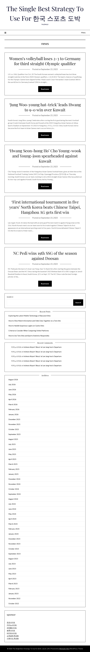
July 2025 (12, 444)
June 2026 (12, 389)
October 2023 (13, 549)
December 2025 (14, 419)
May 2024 (12, 514)
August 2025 (13, 439)
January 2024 (13, 534)
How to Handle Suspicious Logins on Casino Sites (26, 326)
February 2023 (13, 589)
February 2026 (13, 409)
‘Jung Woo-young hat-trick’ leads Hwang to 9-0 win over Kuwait (45, 107)
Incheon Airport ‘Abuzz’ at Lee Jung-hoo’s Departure (42, 347)
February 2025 (13, 469)
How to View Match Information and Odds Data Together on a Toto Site (34, 321)
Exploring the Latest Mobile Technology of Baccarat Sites (29, 316)
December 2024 (14, 479)
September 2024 (14, 494)
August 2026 (13, 380)
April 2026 (12, 399)
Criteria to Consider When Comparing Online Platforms (28, 331)
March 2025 (12, 464)
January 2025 (13, 474)
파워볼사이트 (12, 628)
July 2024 (12, 504)
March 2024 (12, 524)
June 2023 (12, 569)
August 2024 (13, 499)
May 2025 (12, 454)
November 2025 (14, 424)
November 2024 (14, 484)
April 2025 (12, 459)
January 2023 (13, 594)
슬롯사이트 (11, 630)
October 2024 (13, 489)
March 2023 (12, 584)
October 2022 (13, 604)
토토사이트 (11, 622)
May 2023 (12, 574)
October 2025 (13, 429)
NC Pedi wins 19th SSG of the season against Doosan (45, 255)
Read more (45, 89)
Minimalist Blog (64, 649)
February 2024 (13, 529)
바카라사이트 (12, 633)
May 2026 (12, 394)
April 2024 (12, 519)
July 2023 (12, 564)
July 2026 (12, 384)
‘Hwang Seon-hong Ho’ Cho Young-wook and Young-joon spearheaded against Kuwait (45, 156)
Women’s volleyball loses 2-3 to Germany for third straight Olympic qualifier (45, 61)
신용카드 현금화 (13, 638)
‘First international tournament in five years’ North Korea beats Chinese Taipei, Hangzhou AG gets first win (45, 207)
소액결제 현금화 (13, 636)
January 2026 (13, 414)
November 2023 (14, 544)
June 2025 (12, 449)
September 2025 (14, 434)
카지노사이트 (16, 347)
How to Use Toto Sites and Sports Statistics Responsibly (28, 336)
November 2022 (14, 598)
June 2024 (12, 509)
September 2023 (14, 554)
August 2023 (13, 559)
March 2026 (12, 404)
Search (10, 297)
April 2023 (12, 579)
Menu (83, 32)
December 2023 (14, 539)
